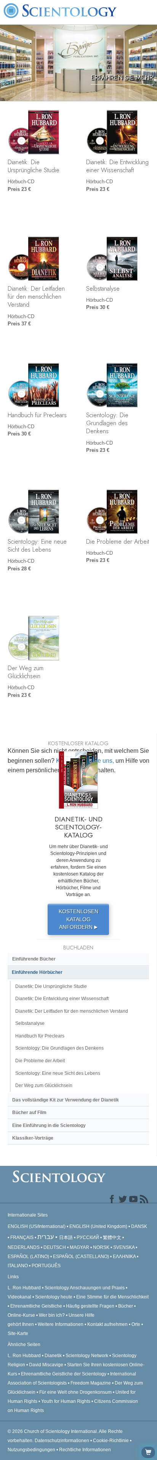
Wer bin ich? (52, 1315)
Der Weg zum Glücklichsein (25, 671)
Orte (135, 1324)
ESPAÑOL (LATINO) (28, 1256)
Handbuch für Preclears (37, 414)
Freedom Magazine (90, 1383)
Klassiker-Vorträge (32, 1138)
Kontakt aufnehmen (107, 1324)
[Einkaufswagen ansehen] (148, 1452)
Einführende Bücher (34, 959)
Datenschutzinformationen (62, 1440)
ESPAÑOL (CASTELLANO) (81, 1256)
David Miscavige (46, 1364)
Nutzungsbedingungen (31, 1449)
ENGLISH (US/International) (37, 1226)
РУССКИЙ (88, 1237)
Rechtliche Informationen (85, 1449)
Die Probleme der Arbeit (117, 541)
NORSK (101, 1247)
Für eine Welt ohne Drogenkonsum (75, 1392)
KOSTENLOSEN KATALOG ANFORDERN (78, 919)
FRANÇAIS (22, 1237)
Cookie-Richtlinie (111, 1440)
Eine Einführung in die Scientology (49, 1125)
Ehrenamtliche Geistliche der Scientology (63, 1374)
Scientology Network (87, 1355)
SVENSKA (124, 1247)
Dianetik (53, 1355)
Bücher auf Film (29, 1112)
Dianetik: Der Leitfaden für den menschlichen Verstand (36, 296)
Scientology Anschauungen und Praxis (85, 1287)
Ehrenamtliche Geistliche (36, 1306)
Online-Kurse (22, 1315)
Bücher (125, 1306)
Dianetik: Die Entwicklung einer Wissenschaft (117, 165)
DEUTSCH (54, 1247)
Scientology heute (53, 1297)
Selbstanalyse (103, 288)
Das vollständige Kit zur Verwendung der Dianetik (65, 1100)
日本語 (66, 1237)
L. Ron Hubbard (24, 1287)
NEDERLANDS (24, 1247)
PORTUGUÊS (46, 1265)
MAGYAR (79, 1247)
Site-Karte (18, 1333)
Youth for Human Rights (66, 1401)
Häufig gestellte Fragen (90, 1306)
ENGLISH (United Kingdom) (98, 1226)
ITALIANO (18, 1265)
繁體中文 (112, 1237)
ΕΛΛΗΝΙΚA (124, 1256)
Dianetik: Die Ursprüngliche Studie (33, 165)
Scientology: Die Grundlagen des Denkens (107, 423)
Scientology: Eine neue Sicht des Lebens (37, 545)
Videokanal (19, 1297)
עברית (45, 1237)
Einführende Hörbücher (37, 972)
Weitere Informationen (60, 1324)
